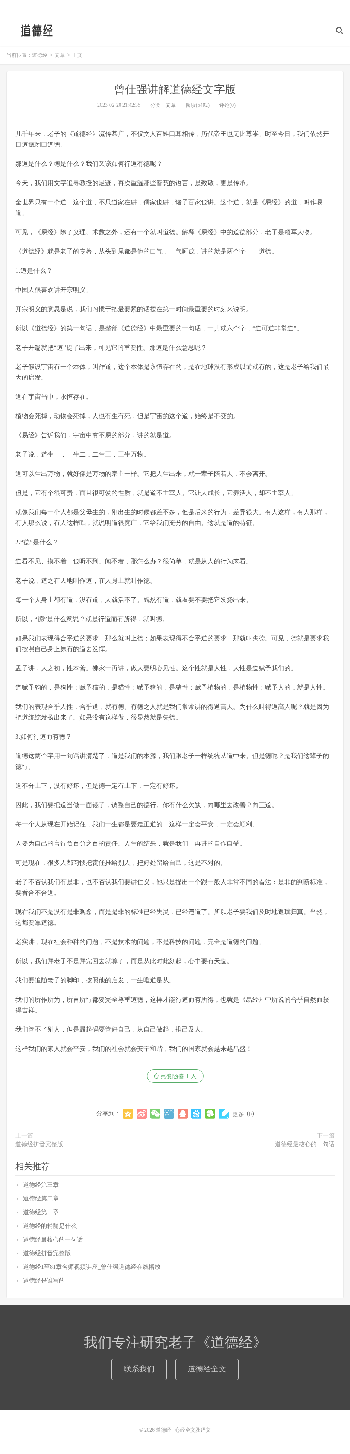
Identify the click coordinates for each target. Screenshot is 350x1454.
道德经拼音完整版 (39, 1144)
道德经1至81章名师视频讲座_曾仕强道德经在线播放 (91, 1267)
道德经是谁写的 (44, 1280)
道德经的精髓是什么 (50, 1226)
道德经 (36, 30)
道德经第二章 (41, 1198)
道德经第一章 (41, 1212)
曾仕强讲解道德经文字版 (175, 89)
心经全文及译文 (193, 1430)
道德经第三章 (41, 1185)
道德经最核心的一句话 (305, 1144)
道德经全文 (207, 1369)
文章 (171, 105)
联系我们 (139, 1369)
